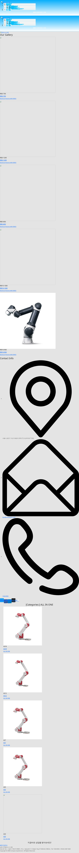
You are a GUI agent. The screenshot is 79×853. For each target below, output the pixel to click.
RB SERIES (13, 99)
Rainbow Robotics (5, 99)
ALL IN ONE (6, 651)
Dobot (8, 5)
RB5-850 (3, 224)
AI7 (4, 743)
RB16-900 (3, 352)
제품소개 (11, 6)
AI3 (4, 836)
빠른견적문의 (3, 845)
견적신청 (6, 10)
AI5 (4, 790)
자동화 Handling (15, 9)
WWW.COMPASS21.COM (39, 12)
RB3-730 (3, 96)
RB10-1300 (3, 288)
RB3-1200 (3, 160)
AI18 (5, 649)
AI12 (5, 696)
